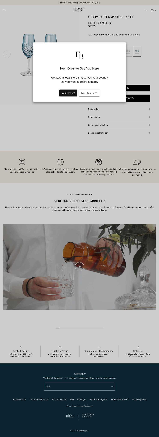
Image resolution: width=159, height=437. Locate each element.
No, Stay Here (89, 93)
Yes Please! (68, 93)
